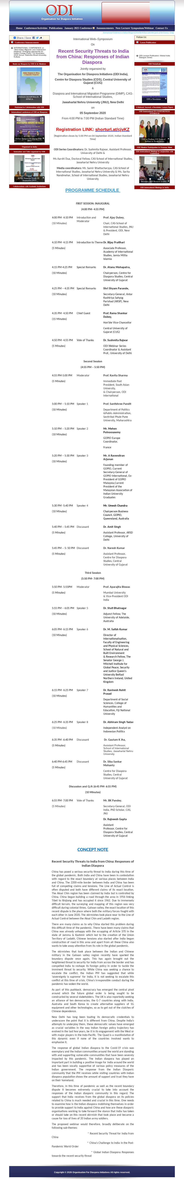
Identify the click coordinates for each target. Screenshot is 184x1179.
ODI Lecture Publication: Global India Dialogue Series (154, 53)
